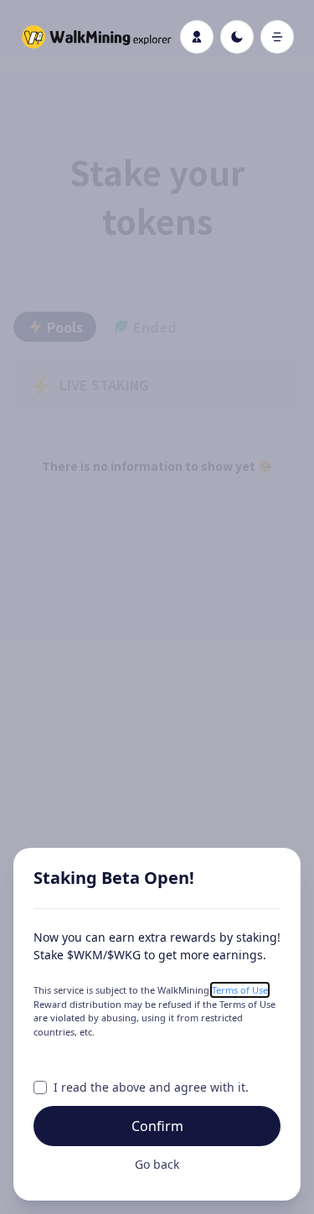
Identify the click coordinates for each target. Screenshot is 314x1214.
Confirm (157, 1126)
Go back (157, 1164)
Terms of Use (240, 990)
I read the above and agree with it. (151, 1087)
